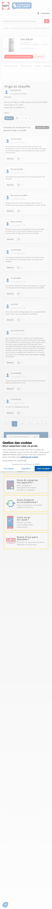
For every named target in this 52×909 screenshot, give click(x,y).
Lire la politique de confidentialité (15, 461)
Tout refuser (9, 468)
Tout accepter (43, 468)
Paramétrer (26, 468)
